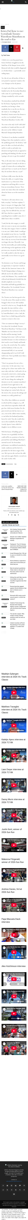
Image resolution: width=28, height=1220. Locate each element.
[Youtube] (14, 1194)
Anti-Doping (4, 533)
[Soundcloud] (15, 1189)
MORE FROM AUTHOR (10, 525)
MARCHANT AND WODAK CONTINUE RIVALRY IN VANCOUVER (21, 488)
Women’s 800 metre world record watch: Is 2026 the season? (18, 597)
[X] (19, 515)
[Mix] (19, 1185)
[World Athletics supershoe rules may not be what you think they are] (5, 562)
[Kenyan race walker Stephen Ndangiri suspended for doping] (5, 538)
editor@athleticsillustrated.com (14, 1181)
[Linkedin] (15, 515)
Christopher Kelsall (6, 42)
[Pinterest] (24, 1185)
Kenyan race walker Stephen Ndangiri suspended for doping (18, 538)
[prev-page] (3, 632)
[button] (2, 2)
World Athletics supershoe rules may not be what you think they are (18, 562)
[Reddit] (3, 1189)
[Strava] (19, 1189)
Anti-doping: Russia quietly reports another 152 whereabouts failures (18, 531)
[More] (22, 48)
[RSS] (7, 1189)
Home (2, 24)
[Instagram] (12, 515)
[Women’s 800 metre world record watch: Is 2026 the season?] (5, 597)
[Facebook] (9, 515)
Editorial (7, 24)
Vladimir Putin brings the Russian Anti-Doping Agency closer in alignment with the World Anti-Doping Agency (18, 606)
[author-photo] (14, 504)
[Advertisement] (14, 653)
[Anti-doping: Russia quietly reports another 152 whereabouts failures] (5, 531)
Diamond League (5, 599)
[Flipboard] (7, 1185)
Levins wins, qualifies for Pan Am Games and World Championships (8, 487)
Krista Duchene (9, 464)
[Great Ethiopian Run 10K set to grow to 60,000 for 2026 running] (5, 555)
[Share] (11, 1189)
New (15, 464)
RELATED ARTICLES (9, 522)
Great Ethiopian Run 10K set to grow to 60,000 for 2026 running (18, 555)
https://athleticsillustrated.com (14, 508)
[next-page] (5, 632)
